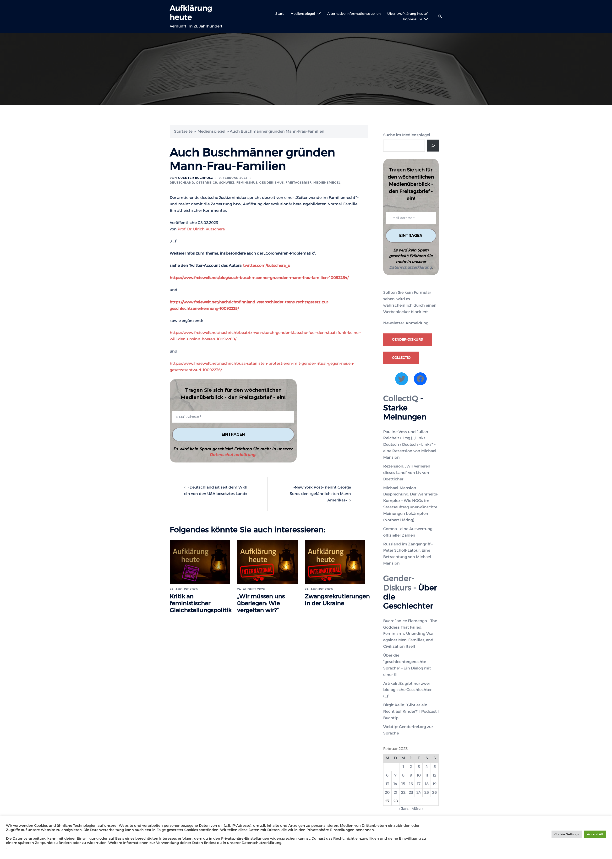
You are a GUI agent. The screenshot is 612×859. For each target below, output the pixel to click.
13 (387, 784)
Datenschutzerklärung (233, 454)
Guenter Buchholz (195, 177)
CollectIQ (401, 357)
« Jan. (404, 808)
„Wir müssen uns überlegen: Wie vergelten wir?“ (261, 603)
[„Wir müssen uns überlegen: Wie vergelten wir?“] (267, 561)
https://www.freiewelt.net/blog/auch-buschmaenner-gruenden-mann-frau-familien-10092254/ (259, 277)
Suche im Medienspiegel (406, 135)
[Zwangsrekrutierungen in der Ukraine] (335, 561)
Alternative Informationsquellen (354, 13)
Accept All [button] (595, 834)
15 (403, 784)
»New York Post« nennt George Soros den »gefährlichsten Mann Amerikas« (320, 493)
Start (279, 13)
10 (419, 775)
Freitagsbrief (298, 182)
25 (426, 792)
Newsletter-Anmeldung (405, 323)
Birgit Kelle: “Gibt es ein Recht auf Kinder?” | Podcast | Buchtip (411, 711)
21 (395, 792)
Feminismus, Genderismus (260, 182)
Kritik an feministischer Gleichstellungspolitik (201, 603)
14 (395, 784)
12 (434, 775)
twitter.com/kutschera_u (266, 265)
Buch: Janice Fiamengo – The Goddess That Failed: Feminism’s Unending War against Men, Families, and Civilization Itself (410, 634)
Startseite (183, 131)
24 (418, 792)
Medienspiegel (302, 13)
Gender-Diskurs (407, 339)
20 (387, 792)
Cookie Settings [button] (566, 834)
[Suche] (433, 146)
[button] (440, 16)
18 (427, 784)
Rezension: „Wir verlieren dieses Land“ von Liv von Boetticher (406, 472)
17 (419, 784)
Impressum (412, 19)
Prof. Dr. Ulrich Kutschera (201, 229)
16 (411, 784)
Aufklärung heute (191, 12)
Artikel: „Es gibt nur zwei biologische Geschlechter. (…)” (407, 690)
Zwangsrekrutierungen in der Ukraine (337, 600)
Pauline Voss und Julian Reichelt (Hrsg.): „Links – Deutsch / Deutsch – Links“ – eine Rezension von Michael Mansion (409, 445)
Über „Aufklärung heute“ (407, 13)
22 (403, 792)
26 (434, 792)
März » (417, 808)
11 (426, 775)
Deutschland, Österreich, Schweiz (202, 182)
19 (435, 784)
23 (411, 792)
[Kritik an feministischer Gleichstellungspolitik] (200, 561)
